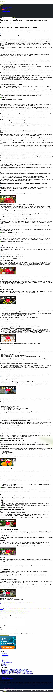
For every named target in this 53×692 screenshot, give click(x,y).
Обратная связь (4, 677)
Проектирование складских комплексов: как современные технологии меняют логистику (18, 671)
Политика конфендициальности (7, 678)
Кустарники (4, 658)
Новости (3, 14)
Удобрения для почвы (6, 11)
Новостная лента (5, 661)
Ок (4, 691)
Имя (1, 627)
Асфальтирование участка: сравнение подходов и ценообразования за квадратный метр (17, 673)
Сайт (1, 631)
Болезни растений (5, 8)
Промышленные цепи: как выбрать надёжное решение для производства (15, 672)
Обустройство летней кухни (7, 7)
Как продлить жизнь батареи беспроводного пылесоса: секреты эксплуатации (16, 669)
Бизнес (3, 654)
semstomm (9, 23)
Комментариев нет (15, 23)
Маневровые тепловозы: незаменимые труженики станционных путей (14, 670)
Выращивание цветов (6, 10)
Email (1, 629)
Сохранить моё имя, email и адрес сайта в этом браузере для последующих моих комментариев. (18, 633)
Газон (3, 12)
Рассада (3, 9)
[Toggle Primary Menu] (1, 5)
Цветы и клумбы (5, 665)
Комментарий (2, 625)
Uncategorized (4, 653)
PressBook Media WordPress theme (10, 688)
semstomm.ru (2, 1)
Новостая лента (5, 659)
